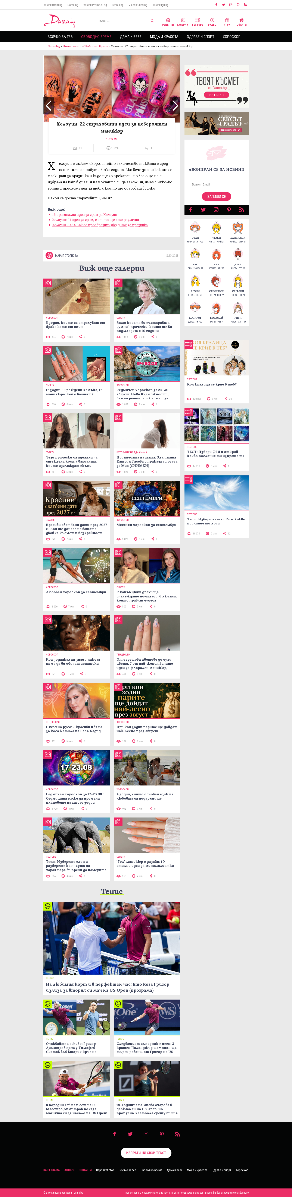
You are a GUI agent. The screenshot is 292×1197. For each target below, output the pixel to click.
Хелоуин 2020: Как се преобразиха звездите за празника (100, 225)
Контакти (85, 1170)
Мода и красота (164, 36)
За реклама (51, 1170)
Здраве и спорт (200, 36)
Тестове (197, 24)
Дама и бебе (131, 36)
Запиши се (216, 196)
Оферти (242, 24)
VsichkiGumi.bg (138, 5)
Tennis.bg (118, 5)
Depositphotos (105, 1170)
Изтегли (216, 95)
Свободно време (96, 36)
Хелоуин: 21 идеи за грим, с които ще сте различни (95, 220)
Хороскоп (231, 36)
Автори (69, 1170)
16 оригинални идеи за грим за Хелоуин (84, 214)
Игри (227, 24)
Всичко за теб (60, 36)
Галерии (182, 24)
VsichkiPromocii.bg (95, 5)
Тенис (112, 891)
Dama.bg (73, 5)
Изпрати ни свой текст (146, 1153)
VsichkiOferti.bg (52, 5)
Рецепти (168, 24)
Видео (212, 24)
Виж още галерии (111, 268)
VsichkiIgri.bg (160, 5)
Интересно (72, 46)
